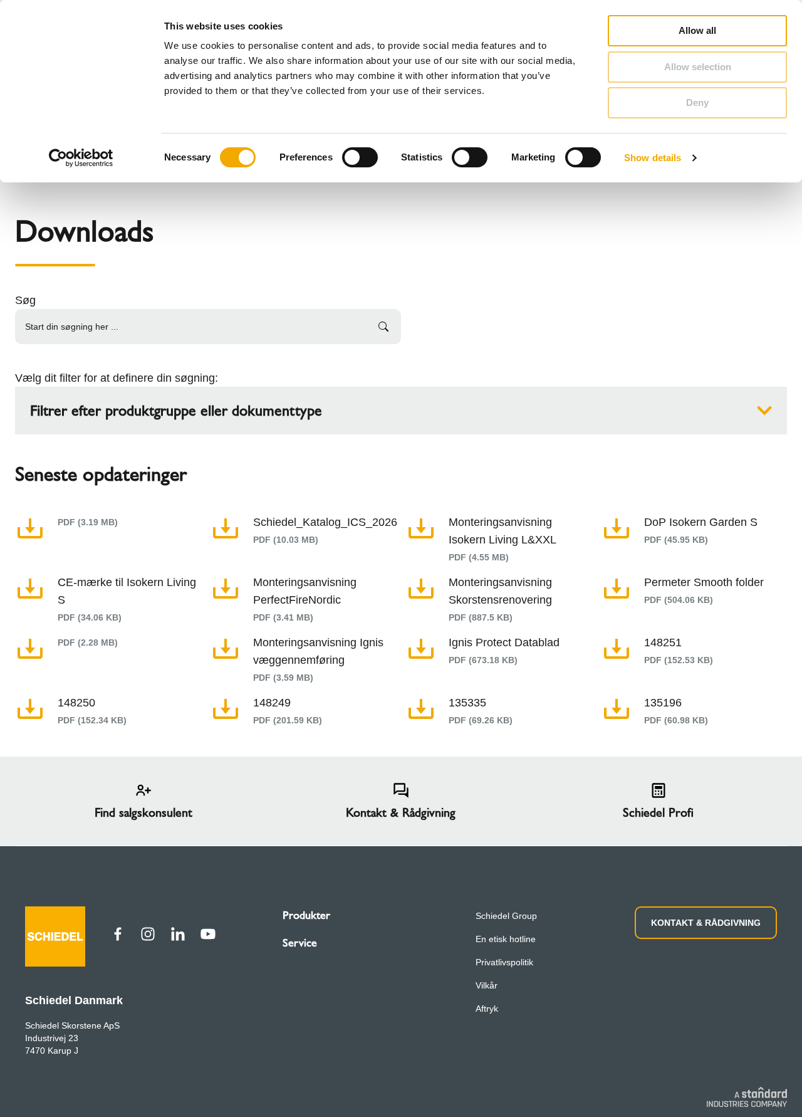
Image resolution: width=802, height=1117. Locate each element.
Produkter (306, 915)
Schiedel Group (506, 916)
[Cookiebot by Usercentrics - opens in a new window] (81, 158)
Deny (697, 102)
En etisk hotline (506, 939)
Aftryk (487, 1009)
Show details (652, 157)
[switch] (360, 157)
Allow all (697, 30)
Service (300, 943)
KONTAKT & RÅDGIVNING (706, 923)
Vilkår (486, 985)
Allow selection (697, 66)
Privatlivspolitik (504, 962)
